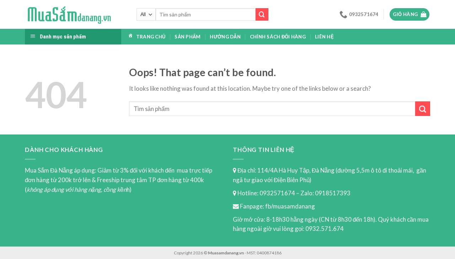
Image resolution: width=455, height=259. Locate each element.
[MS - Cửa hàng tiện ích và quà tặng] (69, 14)
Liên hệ (324, 36)
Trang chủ (150, 36)
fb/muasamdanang (290, 206)
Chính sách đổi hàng (278, 36)
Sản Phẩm (187, 36)
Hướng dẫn (225, 36)
